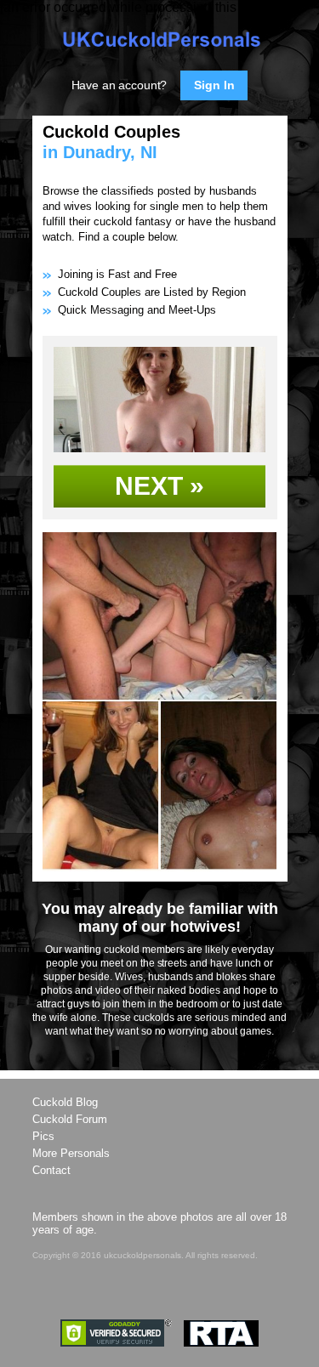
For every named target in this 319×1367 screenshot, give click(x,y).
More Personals (71, 1153)
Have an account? (119, 85)
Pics (43, 1136)
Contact (51, 1170)
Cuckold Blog (65, 1102)
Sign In (214, 85)
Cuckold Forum (69, 1119)
